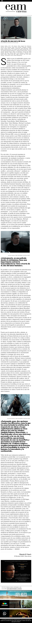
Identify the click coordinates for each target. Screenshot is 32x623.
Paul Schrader (18, 588)
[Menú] (2, 0)
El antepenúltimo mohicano (14, 6)
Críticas (8, 588)
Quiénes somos (17, 619)
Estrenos (13, 588)
